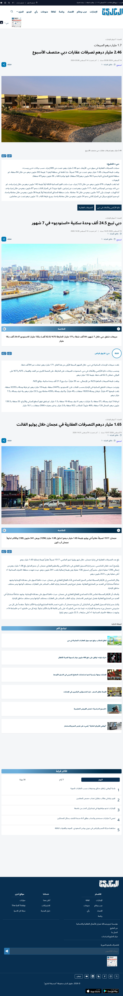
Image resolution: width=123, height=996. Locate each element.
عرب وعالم (82, 11)
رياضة (61, 11)
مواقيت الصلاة (90, 2)
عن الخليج (114, 928)
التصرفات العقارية (86, 208)
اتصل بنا (114, 932)
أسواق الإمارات (110, 39)
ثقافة (53, 11)
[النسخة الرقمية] (17, 23)
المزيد (21, 11)
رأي (36, 11)
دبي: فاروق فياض (102, 353)
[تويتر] (9, 3)
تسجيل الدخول (31, 2)
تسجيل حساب (20, 2)
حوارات (22, 900)
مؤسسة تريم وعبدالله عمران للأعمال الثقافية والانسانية (97, 924)
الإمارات (93, 11)
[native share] (3, 64)
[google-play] (111, 992)
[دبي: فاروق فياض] (117, 353)
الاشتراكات (46, 906)
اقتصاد (70, 11)
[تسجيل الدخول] (36, 2)
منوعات (44, 11)
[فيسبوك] (13, 3)
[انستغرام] (5, 3)
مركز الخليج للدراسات (109, 936)
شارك (9, 64)
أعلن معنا (46, 900)
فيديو (29, 11)
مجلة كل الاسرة (19, 911)
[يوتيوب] (1, 3)
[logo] (112, 12)
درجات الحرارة (80, 2)
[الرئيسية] (109, 887)
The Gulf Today (18, 906)
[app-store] (93, 992)
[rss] (99, 976)
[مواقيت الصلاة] (1, 23)
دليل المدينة (45, 911)
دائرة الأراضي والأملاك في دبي (108, 208)
